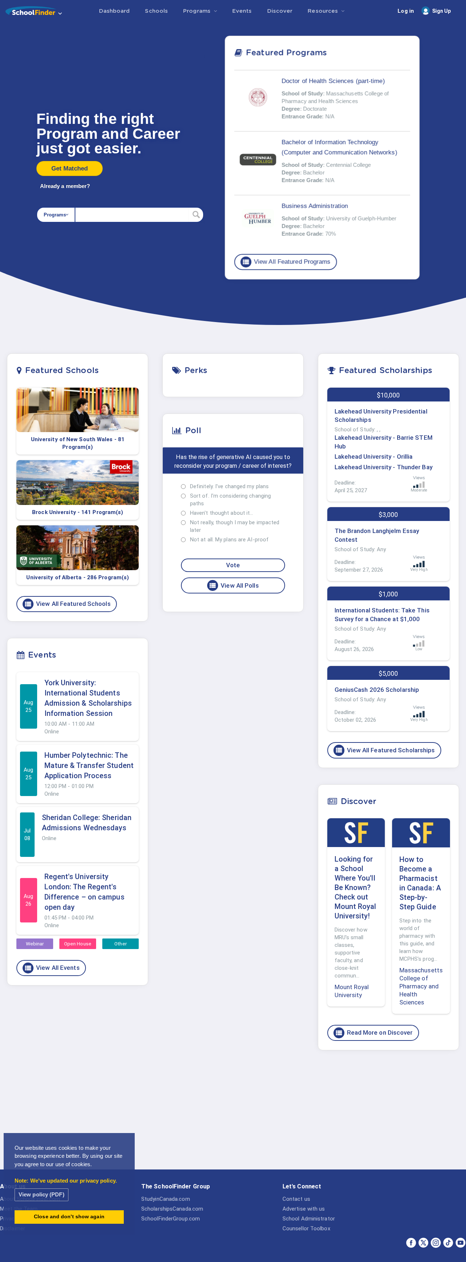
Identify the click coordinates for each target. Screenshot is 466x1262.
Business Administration (315, 206)
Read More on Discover (374, 1033)
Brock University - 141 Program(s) (77, 512)
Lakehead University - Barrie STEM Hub (384, 442)
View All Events (52, 968)
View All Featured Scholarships (385, 750)
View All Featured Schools (67, 604)
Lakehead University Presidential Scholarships (381, 416)
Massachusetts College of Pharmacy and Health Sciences (421, 986)
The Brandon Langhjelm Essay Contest (377, 535)
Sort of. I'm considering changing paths (230, 500)
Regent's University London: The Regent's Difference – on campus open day (84, 892)
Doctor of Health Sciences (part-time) (333, 81)
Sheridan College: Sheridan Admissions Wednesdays (87, 822)
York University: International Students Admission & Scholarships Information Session (88, 698)
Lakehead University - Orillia (374, 456)
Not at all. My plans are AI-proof (229, 539)
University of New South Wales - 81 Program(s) (78, 443)
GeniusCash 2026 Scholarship (377, 689)
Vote (233, 565)
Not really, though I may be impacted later (235, 526)
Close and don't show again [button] (69, 1216)
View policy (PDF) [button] (41, 1194)
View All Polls (233, 585)
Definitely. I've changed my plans (229, 486)
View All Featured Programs (286, 262)
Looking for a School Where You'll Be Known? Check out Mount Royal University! (355, 887)
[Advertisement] (388, 1112)
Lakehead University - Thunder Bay (384, 467)
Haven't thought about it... (221, 513)
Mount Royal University (352, 991)
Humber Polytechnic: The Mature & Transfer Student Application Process (89, 765)
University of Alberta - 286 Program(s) (77, 577)
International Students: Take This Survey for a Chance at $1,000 (382, 615)
